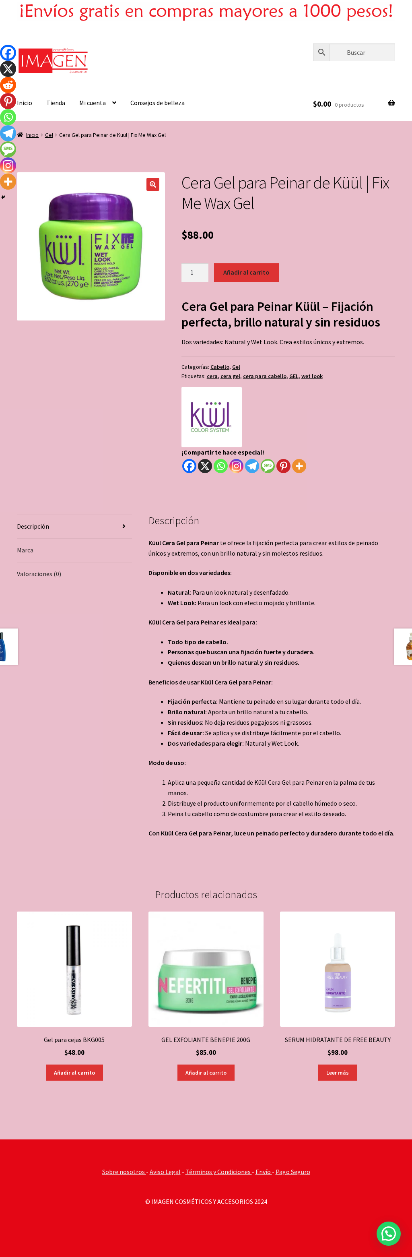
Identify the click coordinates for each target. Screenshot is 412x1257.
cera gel (230, 376)
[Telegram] (252, 466)
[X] (205, 466)
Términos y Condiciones (218, 1172)
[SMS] (268, 466)
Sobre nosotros (124, 1172)
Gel (49, 135)
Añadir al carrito (246, 272)
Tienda (55, 103)
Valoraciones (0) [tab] (39, 574)
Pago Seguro (293, 1172)
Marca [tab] (25, 550)
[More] (299, 466)
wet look (312, 376)
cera (212, 376)
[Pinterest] (283, 466)
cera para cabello (264, 376)
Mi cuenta (92, 103)
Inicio (24, 103)
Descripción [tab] (33, 526)
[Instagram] (236, 466)
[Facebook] (189, 466)
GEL (294, 376)
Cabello (219, 366)
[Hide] (3, 197)
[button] (152, 184)
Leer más (337, 1072)
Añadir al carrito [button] (74, 1072)
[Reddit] (8, 85)
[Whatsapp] (221, 466)
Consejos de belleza (157, 103)
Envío (263, 1172)
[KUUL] (211, 417)
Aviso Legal (165, 1172)
